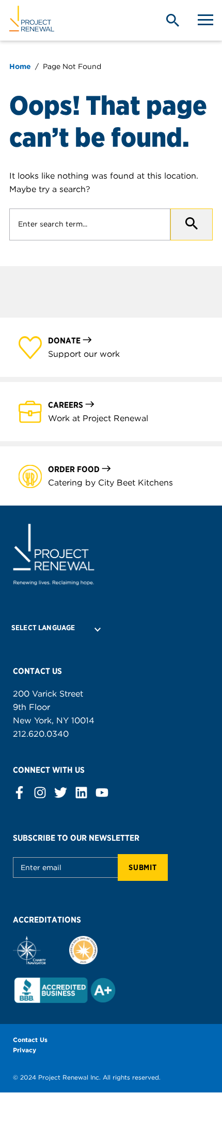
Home (20, 66)
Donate (64, 340)
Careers (65, 405)
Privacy (24, 1050)
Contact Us (30, 1040)
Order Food (74, 469)
